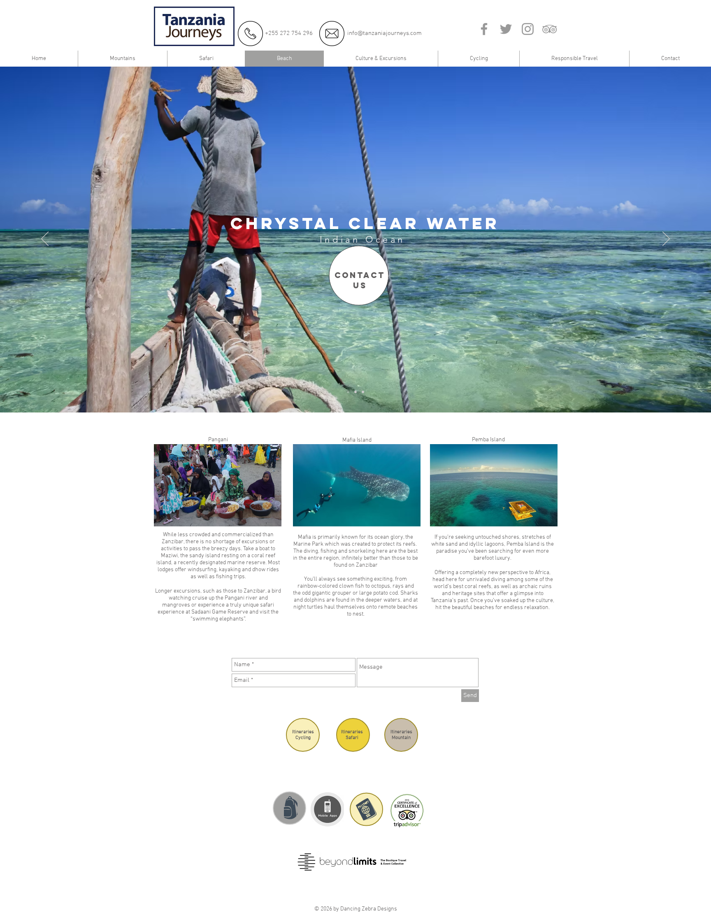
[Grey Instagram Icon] (528, 29)
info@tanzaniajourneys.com (384, 33)
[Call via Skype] (457, 32)
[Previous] (45, 239)
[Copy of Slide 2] (363, 392)
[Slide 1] (348, 392)
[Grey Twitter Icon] (506, 29)
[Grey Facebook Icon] (484, 29)
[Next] (666, 239)
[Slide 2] (355, 392)
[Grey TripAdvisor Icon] (549, 29)
